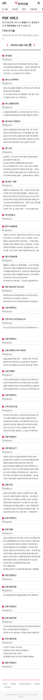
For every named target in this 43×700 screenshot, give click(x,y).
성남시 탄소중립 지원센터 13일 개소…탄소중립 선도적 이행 (22, 496)
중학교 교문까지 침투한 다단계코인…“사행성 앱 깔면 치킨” (22, 241)
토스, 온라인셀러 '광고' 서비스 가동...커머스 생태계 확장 (22, 166)
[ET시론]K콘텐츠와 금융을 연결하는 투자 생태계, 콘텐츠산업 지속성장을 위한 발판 (22, 595)
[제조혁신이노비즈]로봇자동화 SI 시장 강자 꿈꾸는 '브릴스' (22, 295)
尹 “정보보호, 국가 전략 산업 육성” (15, 206)
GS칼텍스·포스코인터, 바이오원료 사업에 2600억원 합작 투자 (22, 157)
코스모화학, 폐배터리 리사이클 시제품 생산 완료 (19, 418)
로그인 (5, 684)
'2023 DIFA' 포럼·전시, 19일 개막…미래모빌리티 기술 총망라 (22, 512)
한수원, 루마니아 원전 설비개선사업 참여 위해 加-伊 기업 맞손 (22, 199)
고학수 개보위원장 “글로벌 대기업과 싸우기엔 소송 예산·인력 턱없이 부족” (22, 478)
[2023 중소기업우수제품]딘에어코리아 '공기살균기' (21, 268)
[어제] (7, 45)
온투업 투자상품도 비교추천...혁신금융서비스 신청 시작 (22, 247)
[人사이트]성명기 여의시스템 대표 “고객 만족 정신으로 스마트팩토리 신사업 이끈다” (22, 544)
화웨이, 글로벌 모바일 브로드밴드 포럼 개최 (18, 463)
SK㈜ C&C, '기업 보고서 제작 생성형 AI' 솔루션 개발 (20, 469)
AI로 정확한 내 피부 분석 (11, 160)
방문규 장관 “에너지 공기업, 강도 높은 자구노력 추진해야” (22, 196)
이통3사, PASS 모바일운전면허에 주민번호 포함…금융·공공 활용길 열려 (22, 457)
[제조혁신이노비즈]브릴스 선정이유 (15, 298)
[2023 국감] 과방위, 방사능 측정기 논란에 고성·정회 (21, 139)
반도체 (15, 9)
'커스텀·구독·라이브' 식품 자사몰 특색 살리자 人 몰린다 (22, 250)
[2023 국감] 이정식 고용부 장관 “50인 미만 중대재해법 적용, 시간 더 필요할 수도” (22, 136)
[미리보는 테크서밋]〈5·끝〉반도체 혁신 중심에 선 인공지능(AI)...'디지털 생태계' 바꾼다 (22, 415)
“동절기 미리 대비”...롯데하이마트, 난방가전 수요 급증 (21, 235)
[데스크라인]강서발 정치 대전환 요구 (15, 629)
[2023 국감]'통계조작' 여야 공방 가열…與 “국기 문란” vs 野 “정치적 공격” (22, 130)
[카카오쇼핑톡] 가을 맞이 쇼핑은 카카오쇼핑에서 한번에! (22, 379)
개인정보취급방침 (25, 684)
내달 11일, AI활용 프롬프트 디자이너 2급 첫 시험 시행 (21, 88)
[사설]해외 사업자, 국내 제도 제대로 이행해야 (18, 656)
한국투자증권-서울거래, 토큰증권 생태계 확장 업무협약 (22, 553)
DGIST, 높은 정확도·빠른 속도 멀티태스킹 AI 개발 (20, 493)
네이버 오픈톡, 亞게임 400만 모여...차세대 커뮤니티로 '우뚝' (22, 172)
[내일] (34, 45)
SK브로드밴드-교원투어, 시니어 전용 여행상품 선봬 (20, 460)
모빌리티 (33, 9)
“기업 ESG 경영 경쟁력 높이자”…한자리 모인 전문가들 (21, 202)
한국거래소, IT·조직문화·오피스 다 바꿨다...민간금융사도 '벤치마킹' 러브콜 (22, 238)
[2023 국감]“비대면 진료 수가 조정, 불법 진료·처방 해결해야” (22, 133)
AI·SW (5, 9)
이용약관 (13, 684)
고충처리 (37, 684)
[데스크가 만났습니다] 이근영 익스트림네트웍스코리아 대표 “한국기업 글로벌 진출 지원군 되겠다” (22, 327)
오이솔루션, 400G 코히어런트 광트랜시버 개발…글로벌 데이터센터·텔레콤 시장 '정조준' (22, 509)
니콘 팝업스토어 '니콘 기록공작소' (15, 97)
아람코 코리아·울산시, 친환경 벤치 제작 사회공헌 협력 (21, 557)
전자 (24, 9)
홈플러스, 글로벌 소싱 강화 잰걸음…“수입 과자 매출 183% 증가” (22, 265)
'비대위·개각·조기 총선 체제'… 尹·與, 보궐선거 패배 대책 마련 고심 (22, 209)
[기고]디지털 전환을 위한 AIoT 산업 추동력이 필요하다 (22, 626)
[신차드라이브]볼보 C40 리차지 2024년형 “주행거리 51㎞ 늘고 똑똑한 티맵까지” (22, 365)
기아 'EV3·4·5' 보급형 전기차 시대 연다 (17, 73)
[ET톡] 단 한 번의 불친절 (11, 91)
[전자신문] (21, 3)
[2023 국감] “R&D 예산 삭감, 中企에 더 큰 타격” (19, 142)
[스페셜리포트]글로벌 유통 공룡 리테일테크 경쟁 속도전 (22, 115)
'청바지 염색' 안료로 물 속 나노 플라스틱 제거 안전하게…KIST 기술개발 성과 (22, 502)
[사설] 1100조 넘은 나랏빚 (12, 653)
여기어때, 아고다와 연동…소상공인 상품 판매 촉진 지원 (22, 281)
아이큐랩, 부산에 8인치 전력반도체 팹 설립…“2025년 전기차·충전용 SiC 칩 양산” (22, 169)
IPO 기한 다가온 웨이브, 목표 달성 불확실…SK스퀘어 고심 (22, 475)
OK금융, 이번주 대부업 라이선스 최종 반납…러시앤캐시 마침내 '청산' (22, 244)
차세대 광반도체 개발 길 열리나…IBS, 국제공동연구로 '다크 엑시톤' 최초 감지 (22, 506)
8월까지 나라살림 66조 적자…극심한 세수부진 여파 (21, 190)
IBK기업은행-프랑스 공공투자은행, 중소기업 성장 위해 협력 (22, 560)
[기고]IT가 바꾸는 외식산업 (12, 647)
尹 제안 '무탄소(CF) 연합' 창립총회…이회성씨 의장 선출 (22, 193)
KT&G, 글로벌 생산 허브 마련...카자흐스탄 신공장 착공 (21, 538)
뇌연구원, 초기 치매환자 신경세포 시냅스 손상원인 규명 (22, 499)
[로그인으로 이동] (38, 3)
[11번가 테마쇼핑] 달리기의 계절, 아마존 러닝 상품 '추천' (22, 383)
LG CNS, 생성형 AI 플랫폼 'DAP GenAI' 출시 (18, 163)
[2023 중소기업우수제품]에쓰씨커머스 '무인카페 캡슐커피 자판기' (22, 274)
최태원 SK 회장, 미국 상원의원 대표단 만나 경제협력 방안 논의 (22, 569)
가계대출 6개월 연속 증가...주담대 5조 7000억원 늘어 (21, 271)
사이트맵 (7, 687)
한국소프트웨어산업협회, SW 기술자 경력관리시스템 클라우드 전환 (22, 466)
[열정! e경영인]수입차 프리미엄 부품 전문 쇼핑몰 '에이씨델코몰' (22, 386)
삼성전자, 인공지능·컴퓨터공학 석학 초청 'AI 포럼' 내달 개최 (22, 424)
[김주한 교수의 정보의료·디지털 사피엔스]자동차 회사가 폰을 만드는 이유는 (22, 632)
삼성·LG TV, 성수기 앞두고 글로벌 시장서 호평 (19, 427)
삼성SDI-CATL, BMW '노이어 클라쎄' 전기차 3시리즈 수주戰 (22, 421)
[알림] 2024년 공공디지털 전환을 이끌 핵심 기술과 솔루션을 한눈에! (22, 64)
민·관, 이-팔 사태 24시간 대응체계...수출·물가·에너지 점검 (22, 94)
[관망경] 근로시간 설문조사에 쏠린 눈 (16, 650)
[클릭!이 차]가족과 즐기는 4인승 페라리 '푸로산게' (20, 362)
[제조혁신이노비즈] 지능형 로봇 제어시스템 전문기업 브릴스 (22, 301)
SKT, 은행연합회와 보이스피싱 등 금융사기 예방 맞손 (21, 541)
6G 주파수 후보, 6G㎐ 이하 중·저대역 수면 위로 (19, 70)
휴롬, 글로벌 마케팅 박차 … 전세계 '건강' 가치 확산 (20, 359)
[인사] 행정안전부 (9, 566)
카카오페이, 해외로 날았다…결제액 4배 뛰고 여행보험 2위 (22, 175)
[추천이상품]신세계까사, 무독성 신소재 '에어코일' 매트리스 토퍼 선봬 (22, 389)
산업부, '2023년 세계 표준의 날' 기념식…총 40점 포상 (21, 550)
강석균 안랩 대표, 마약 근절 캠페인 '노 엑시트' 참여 (20, 547)
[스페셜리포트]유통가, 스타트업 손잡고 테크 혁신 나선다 (22, 112)
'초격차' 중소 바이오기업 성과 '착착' (15, 277)
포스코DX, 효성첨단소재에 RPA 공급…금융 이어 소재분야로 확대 (22, 472)
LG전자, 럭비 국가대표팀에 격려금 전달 (16, 563)
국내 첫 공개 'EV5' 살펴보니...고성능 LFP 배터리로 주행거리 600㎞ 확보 (22, 431)
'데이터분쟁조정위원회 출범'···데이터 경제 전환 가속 (21, 67)
